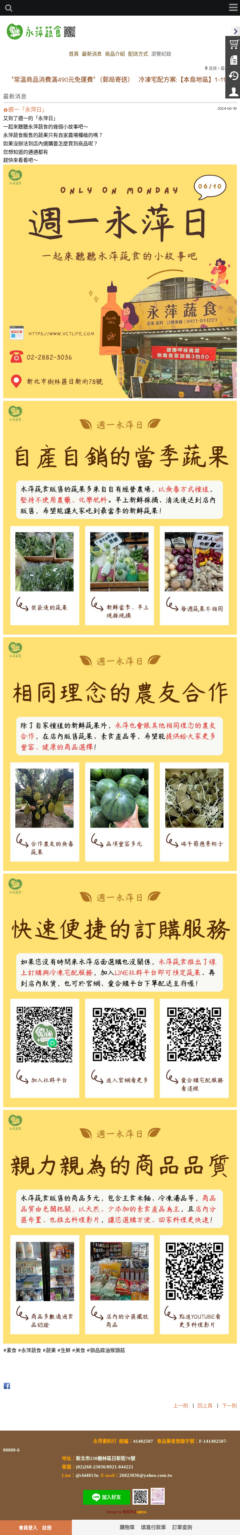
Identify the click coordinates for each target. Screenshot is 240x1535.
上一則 (180, 1405)
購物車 (127, 1527)
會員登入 (28, 1527)
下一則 (229, 1405)
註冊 (47, 1527)
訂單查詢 (182, 1527)
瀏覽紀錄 (161, 53)
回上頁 (205, 1405)
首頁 (213, 68)
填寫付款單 (153, 1527)
